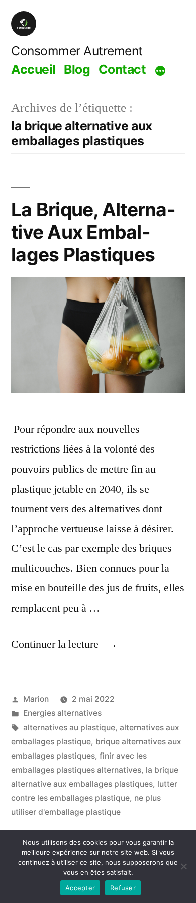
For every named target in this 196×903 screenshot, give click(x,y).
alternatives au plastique (69, 727)
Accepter (80, 888)
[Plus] (160, 71)
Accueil (33, 69)
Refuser (123, 888)
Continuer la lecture (64, 644)
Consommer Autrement (77, 50)
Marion (36, 699)
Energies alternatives (62, 713)
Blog (77, 69)
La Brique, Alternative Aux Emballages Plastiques (93, 231)
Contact (122, 69)
